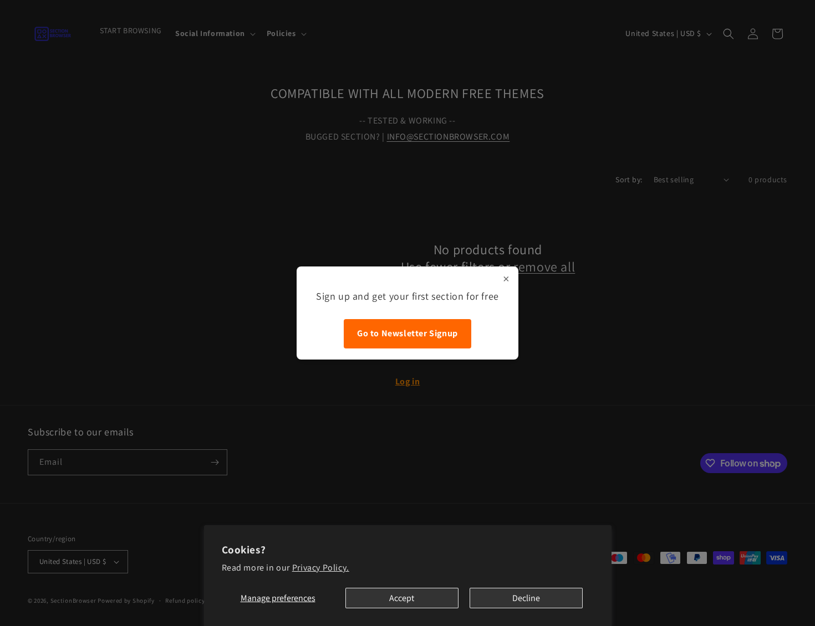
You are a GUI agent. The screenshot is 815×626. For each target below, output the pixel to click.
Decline (526, 598)
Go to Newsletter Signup (407, 333)
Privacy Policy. (320, 567)
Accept (401, 598)
